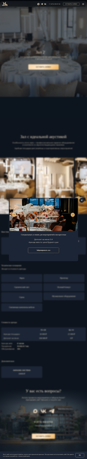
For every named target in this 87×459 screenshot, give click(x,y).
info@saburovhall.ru (43, 426)
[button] (71, 4)
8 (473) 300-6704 (43, 422)
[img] (38, 4)
